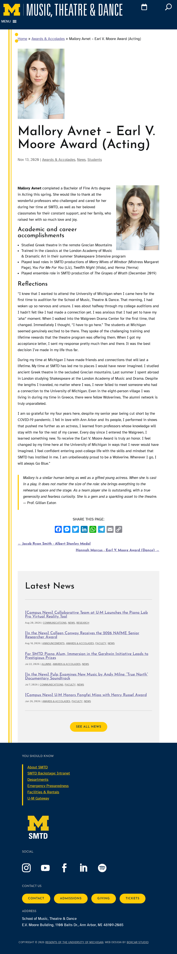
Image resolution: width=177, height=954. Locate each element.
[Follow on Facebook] (68, 868)
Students (94, 159)
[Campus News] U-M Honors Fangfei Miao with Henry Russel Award (86, 695)
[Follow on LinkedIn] (87, 868)
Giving (103, 898)
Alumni (46, 664)
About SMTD (37, 767)
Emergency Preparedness (48, 786)
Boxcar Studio (138, 942)
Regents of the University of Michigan (74, 942)
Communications (54, 622)
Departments (37, 779)
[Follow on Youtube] (49, 868)
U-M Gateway (38, 798)
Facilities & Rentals (43, 792)
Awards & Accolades (48, 39)
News (81, 159)
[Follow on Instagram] (30, 868)
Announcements (53, 643)
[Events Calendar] (137, 8)
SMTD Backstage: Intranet (48, 773)
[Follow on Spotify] (106, 868)
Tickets (132, 898)
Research (82, 622)
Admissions (71, 898)
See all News (88, 726)
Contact (36, 898)
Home (22, 39)
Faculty (100, 643)
